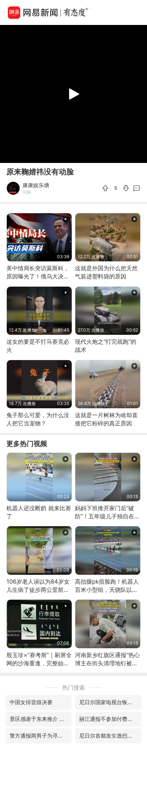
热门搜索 (73, 687)
